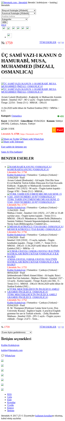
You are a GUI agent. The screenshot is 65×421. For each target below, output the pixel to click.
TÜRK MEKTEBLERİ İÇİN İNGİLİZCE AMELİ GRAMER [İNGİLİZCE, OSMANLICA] (32, 296)
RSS (9, 394)
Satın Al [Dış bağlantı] (12, 152)
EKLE (3, 25)
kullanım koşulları (43, 415)
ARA (4, 22)
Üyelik (10, 405)
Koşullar (11, 402)
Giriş (9, 397)
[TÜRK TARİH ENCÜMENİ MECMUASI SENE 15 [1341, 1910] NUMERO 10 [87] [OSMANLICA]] (35, 196)
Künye (10, 408)
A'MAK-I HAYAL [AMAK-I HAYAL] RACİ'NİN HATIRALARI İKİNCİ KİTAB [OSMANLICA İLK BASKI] (33, 262)
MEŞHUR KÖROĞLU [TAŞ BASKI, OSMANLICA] (34, 229)
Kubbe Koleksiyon (16, 175)
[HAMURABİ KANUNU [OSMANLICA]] (29, 166)
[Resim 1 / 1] (32, 86)
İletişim (10, 410)
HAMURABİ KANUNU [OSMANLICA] (28, 169)
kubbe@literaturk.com (12, 350)
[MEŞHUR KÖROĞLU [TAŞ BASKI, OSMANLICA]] (35, 226)
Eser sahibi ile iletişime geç (14, 146)
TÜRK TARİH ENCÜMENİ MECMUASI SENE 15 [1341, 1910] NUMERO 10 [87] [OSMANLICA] (33, 200)
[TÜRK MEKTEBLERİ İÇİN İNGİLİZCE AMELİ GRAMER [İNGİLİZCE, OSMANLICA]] (35, 292)
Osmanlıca (16, 116)
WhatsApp (10, 355)
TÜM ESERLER (47, 42)
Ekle (9, 399)
